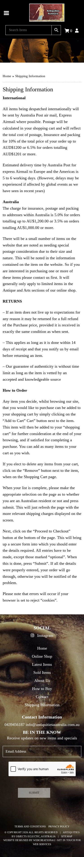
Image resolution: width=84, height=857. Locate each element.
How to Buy (42, 688)
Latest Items (42, 664)
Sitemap (66, 836)
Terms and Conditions (30, 826)
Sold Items (42, 672)
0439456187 (14, 724)
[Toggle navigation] (7, 12)
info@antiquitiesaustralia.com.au (53, 724)
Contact (42, 696)
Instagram (44, 635)
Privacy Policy (58, 826)
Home (7, 76)
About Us (42, 680)
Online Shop (42, 656)
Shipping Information (42, 705)
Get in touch (66, 840)
